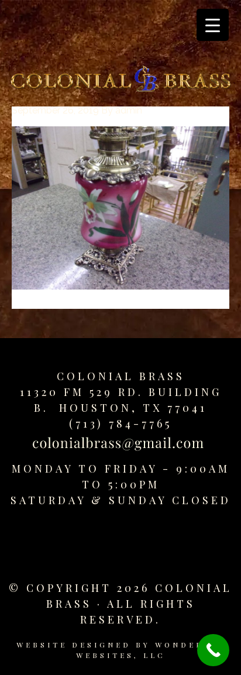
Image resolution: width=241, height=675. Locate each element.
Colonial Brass (121, 376)
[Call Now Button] (213, 650)
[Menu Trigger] (213, 25)
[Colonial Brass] (120, 81)
